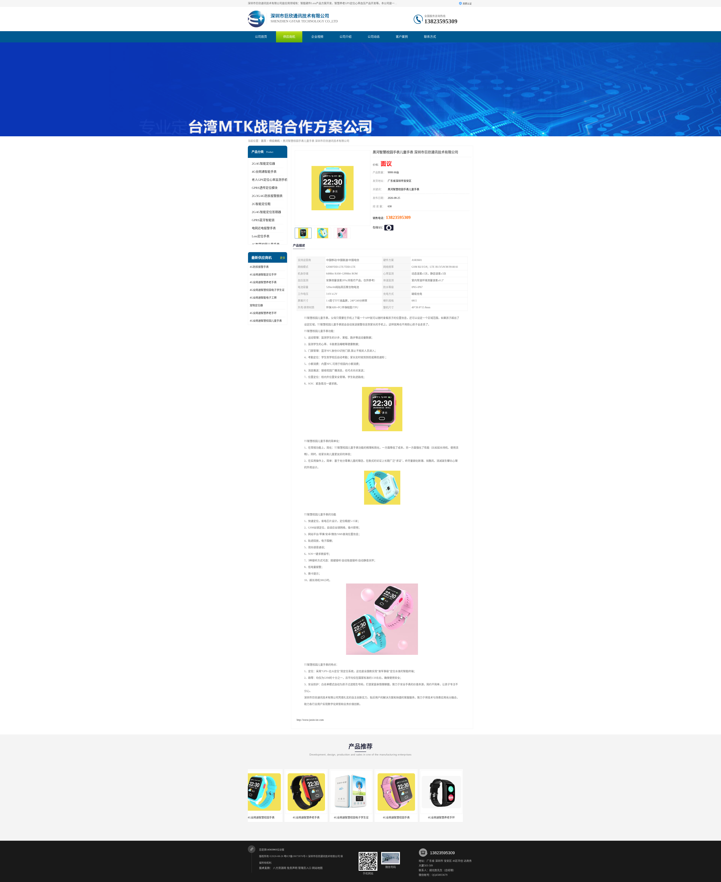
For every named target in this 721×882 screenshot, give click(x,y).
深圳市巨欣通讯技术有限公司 (324, 856)
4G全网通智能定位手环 (263, 274)
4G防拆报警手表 (259, 266)
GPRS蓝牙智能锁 (263, 220)
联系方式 (430, 36)
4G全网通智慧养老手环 (263, 313)
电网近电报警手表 (264, 228)
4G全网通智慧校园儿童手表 (266, 320)
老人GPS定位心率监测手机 (269, 179)
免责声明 (292, 868)
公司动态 (374, 36)
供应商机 (289, 36)
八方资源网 (279, 868)
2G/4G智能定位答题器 (266, 212)
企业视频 (317, 36)
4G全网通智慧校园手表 (314, 817)
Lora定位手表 (260, 236)
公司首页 (261, 36)
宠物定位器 (256, 305)
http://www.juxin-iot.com (310, 719)
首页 (263, 140)
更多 (282, 257)
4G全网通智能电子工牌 (263, 297)
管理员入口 (304, 868)
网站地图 (317, 868)
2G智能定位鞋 (261, 204)
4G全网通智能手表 (264, 171)
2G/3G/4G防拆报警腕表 (267, 196)
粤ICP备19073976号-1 (296, 856)
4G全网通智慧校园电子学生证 (267, 290)
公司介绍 (345, 36)
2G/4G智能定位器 (263, 163)
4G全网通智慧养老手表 (263, 282)
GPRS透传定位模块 (265, 187)
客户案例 (402, 36)
